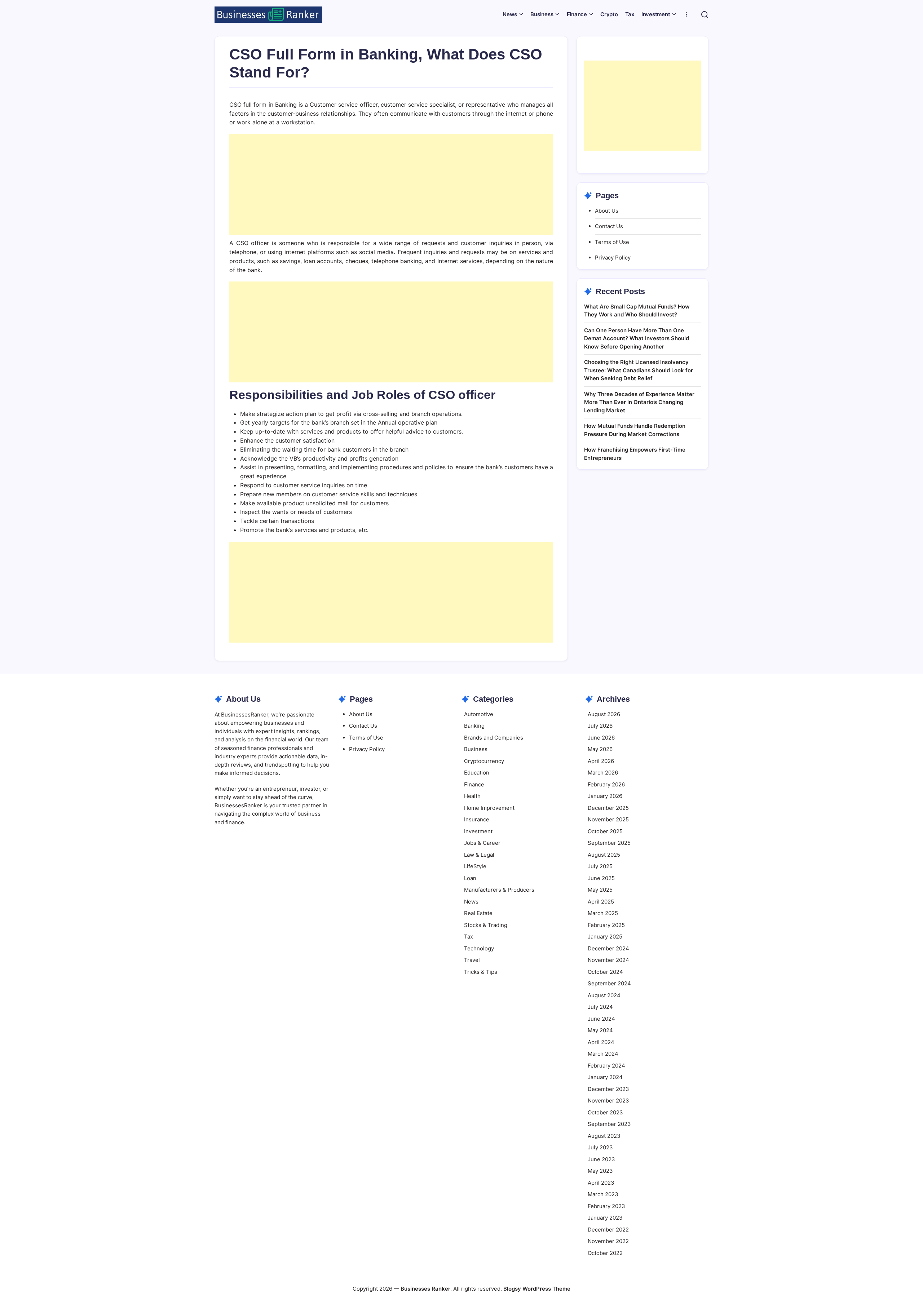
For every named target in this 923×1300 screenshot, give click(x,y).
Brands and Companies (493, 737)
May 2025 (600, 889)
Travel (472, 960)
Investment (478, 831)
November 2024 (608, 960)
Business (475, 749)
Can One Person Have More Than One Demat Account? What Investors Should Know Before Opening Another (636, 338)
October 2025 (605, 831)
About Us (606, 210)
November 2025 (608, 819)
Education (476, 772)
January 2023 (605, 1217)
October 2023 (605, 1112)
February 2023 (606, 1206)
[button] (704, 14)
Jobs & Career (482, 842)
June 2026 (601, 737)
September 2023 (609, 1124)
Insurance (476, 819)
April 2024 (601, 1042)
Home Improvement (489, 807)
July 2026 (600, 725)
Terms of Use (612, 242)
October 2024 (605, 971)
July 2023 (600, 1147)
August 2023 (604, 1135)
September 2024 (609, 983)
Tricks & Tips (480, 971)
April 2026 (601, 761)
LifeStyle (475, 866)
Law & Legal (479, 854)
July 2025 (600, 866)
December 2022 (608, 1229)
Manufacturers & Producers (499, 889)
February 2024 (606, 1065)
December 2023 (608, 1089)
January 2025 (605, 936)
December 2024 (608, 948)
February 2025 (606, 925)
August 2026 (604, 714)
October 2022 (605, 1253)
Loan (470, 878)
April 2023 (601, 1182)
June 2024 (601, 1018)
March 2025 (603, 913)
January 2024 (605, 1077)
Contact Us (609, 226)
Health (472, 796)
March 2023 (603, 1194)
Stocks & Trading (485, 925)
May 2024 (600, 1030)
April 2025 (601, 901)
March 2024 (603, 1053)
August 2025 (604, 854)
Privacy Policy (613, 257)
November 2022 (608, 1241)
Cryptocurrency (484, 761)
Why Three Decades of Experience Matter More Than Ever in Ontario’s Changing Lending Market (639, 402)
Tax (468, 936)
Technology (479, 948)
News (471, 901)
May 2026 (600, 749)
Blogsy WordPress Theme (536, 1288)
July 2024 (600, 1006)
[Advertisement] (391, 184)
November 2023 (608, 1100)
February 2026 (606, 784)
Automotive (478, 714)
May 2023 (600, 1170)
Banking (474, 725)
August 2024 (604, 995)
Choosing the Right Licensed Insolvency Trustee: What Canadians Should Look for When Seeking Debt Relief (638, 370)
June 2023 (601, 1159)
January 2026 (605, 796)
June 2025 (601, 878)
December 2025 (608, 807)
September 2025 (609, 842)
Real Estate (478, 913)
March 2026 (603, 772)
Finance (474, 784)
